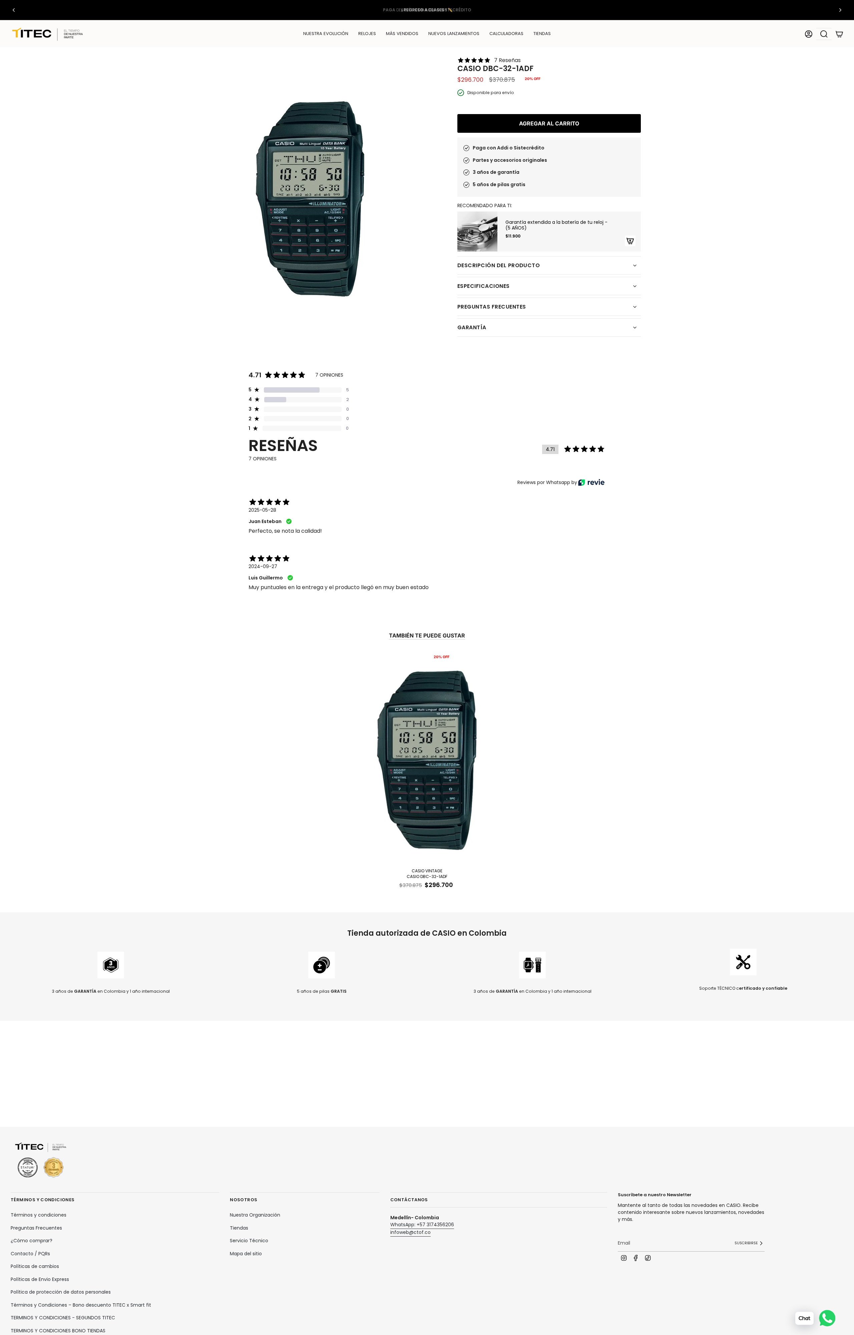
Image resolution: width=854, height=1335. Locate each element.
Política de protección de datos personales (61, 1292)
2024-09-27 (263, 566)
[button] (367, 34)
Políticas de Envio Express (40, 1279)
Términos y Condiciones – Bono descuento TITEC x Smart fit (81, 1305)
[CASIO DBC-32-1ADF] (427, 758)
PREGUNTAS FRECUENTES (491, 307)
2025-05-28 (262, 510)
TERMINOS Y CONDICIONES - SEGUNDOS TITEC (63, 1317)
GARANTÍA (471, 327)
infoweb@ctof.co (410, 1232)
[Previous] (14, 10)
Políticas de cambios (35, 1266)
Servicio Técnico (249, 1240)
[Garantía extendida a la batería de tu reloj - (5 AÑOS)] (477, 231)
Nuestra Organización (255, 1215)
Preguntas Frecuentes (36, 1228)
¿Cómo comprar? (31, 1240)
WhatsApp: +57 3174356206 (422, 1224)
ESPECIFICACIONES (483, 286)
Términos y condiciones (38, 1215)
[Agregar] (630, 241)
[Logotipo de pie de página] (41, 1160)
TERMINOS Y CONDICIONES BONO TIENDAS (58, 1330)
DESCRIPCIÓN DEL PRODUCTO (498, 265)
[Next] (840, 10)
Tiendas (239, 1228)
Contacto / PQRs (30, 1253)
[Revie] (591, 482)
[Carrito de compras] (839, 34)
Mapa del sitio (246, 1253)
